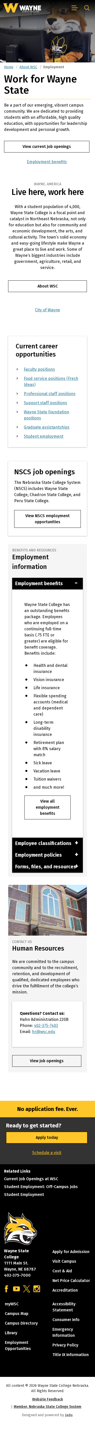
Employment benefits (47, 161)
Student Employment (24, 1194)
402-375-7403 (46, 1025)
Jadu (68, 1415)
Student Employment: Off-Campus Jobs (41, 1186)
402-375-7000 (17, 1275)
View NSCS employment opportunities (47, 518)
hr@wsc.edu (43, 1031)
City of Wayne (47, 310)
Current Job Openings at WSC (31, 1178)
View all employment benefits (48, 807)
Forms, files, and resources (45, 867)
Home (8, 67)
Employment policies (38, 855)
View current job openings (47, 146)
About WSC (28, 67)
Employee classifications (43, 843)
